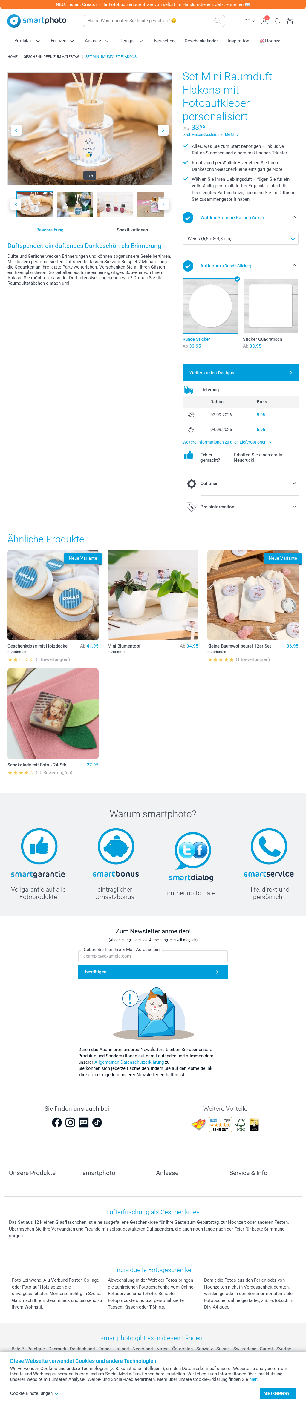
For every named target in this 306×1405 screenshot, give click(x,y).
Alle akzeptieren (276, 1393)
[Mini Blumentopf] (153, 595)
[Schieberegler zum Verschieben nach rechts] (163, 130)
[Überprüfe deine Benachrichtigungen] (277, 20)
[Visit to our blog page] (83, 1122)
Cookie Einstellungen (31, 1393)
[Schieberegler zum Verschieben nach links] (16, 130)
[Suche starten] (217, 21)
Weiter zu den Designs (211, 372)
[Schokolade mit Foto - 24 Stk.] (53, 713)
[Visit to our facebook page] (57, 1122)
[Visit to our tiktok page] (97, 1122)
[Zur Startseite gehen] (36, 21)
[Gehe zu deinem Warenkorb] (290, 20)
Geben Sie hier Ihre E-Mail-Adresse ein (122, 949)
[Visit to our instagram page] (70, 1122)
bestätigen (95, 972)
